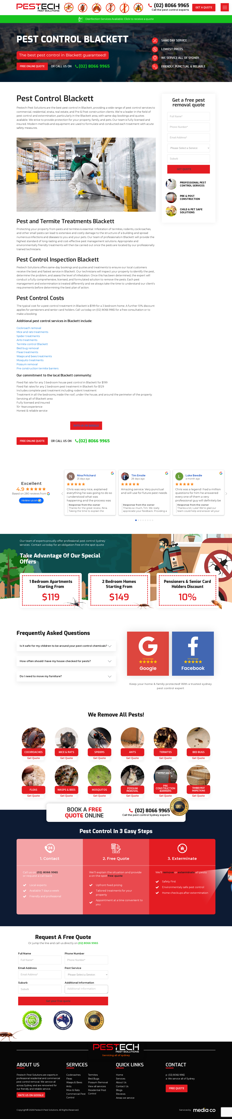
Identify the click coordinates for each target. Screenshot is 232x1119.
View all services (97, 1086)
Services (120, 1078)
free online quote (32, 66)
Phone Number (74, 953)
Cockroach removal (29, 328)
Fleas (69, 1078)
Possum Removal (98, 1082)
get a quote (204, 7)
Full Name (24, 953)
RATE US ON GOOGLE (31, 1095)
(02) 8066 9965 (47, 872)
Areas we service (125, 1097)
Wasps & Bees (74, 1082)
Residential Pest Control (97, 1092)
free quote (176, 1088)
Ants (68, 1086)
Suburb (23, 982)
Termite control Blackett (32, 344)
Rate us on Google (86, 425)
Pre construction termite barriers (37, 368)
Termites (93, 1074)
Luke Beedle (194, 475)
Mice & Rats (73, 1090)
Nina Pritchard (86, 475)
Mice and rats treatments (32, 332)
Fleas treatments (27, 352)
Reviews (120, 1094)
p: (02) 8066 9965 (175, 1074)
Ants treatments (27, 340)
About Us (121, 1082)
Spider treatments (28, 336)
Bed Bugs (93, 1078)
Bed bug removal (28, 348)
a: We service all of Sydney (180, 1078)
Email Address (27, 968)
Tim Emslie (138, 475)
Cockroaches (73, 1074)
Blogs (119, 1090)
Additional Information (79, 982)
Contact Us (122, 1086)
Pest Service (73, 968)
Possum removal (27, 364)
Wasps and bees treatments (34, 356)
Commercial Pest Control (76, 1096)
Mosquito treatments (30, 360)
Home (119, 1074)
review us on (29, 500)
